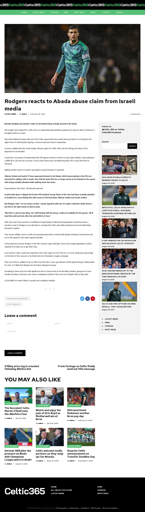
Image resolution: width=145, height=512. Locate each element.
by (23, 114)
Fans (107, 322)
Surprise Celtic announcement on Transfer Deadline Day (81, 453)
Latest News (10, 114)
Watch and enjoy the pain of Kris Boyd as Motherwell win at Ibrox (48, 415)
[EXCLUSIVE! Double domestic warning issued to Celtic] (119, 165)
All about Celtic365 (61, 490)
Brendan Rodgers (17, 299)
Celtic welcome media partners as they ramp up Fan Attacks (49, 453)
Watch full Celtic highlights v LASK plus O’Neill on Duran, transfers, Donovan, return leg (119, 210)
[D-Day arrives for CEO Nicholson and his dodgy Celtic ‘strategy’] (119, 228)
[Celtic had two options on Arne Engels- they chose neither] (119, 292)
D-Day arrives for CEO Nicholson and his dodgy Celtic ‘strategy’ (119, 242)
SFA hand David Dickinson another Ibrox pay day (78, 413)
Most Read (110, 330)
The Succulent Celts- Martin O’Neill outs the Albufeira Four (17, 411)
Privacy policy (61, 508)
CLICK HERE (9, 281)
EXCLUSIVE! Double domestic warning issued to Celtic (116, 178)
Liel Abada (13, 304)
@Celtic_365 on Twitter (113, 129)
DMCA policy (96, 508)
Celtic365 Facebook (111, 132)
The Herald (30, 188)
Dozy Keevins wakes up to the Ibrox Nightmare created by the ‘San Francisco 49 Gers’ (118, 274)
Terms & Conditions (110, 508)
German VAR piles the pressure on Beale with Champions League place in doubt (18, 455)
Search (105, 142)
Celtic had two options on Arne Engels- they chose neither (119, 305)
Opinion (109, 326)
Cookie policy (74, 508)
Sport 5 (53, 170)
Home (54, 487)
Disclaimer (85, 508)
